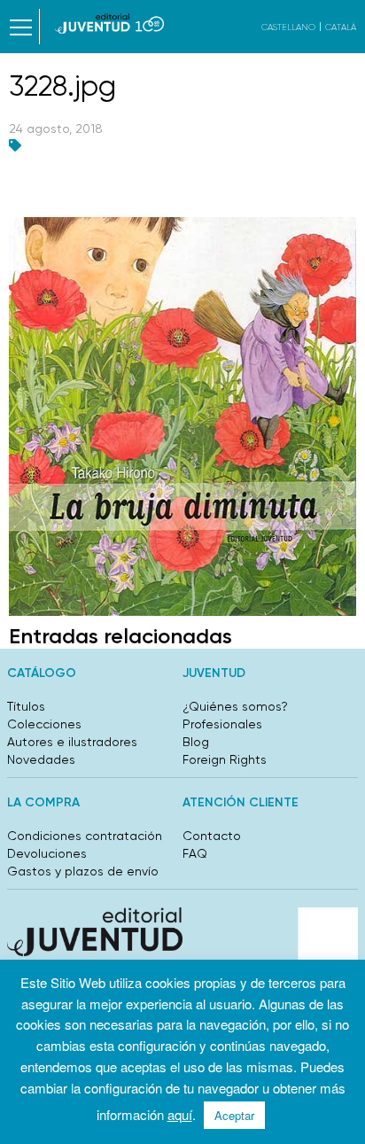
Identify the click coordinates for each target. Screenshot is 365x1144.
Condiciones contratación (84, 836)
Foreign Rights (224, 759)
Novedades (41, 759)
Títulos (26, 706)
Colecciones (44, 724)
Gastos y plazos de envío (83, 871)
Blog (195, 742)
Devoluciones (47, 853)
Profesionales (222, 724)
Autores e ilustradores (72, 742)
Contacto (211, 836)
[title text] (110, 23)
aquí (179, 1114)
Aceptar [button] (234, 1115)
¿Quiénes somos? (235, 706)
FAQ (194, 853)
